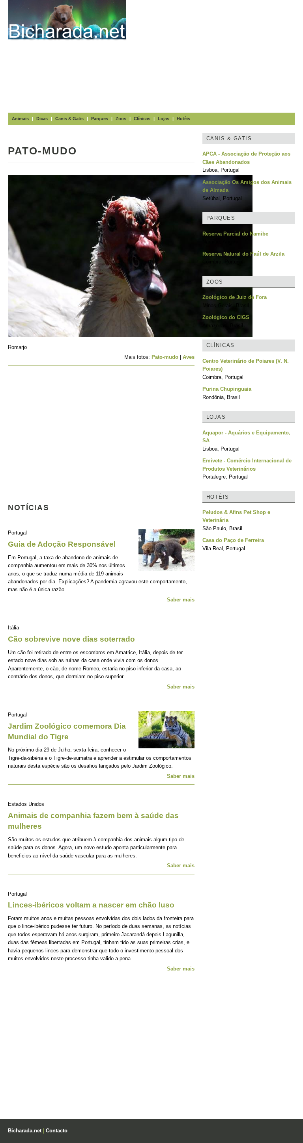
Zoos (121, 118)
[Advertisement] (218, 55)
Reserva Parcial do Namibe (235, 234)
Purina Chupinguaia (226, 389)
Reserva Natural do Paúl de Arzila (243, 254)
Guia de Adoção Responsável (62, 544)
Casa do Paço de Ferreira (233, 540)
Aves (189, 357)
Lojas (163, 118)
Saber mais (181, 600)
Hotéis (183, 118)
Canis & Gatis (69, 118)
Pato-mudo (165, 357)
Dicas (42, 118)
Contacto (56, 1131)
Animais (20, 118)
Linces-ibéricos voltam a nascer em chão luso (91, 905)
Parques (99, 118)
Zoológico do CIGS (225, 317)
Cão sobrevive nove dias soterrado (71, 639)
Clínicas (142, 118)
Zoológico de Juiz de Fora (234, 297)
